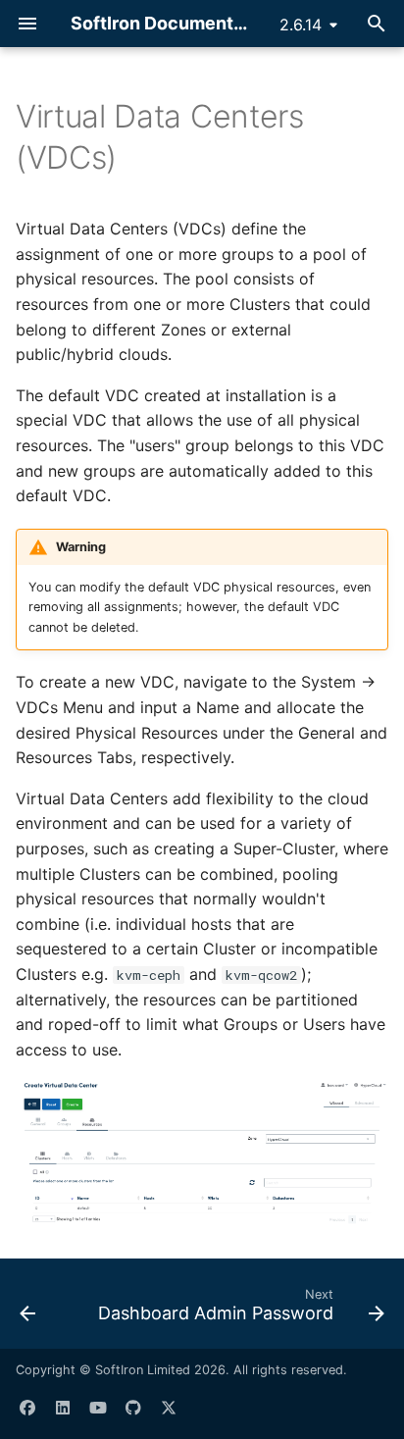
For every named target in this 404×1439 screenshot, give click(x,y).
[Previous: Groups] (27, 1309)
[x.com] (168, 1407)
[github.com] (133, 1407)
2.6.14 (300, 24)
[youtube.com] (98, 1407)
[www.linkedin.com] (62, 1407)
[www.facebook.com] (27, 1407)
